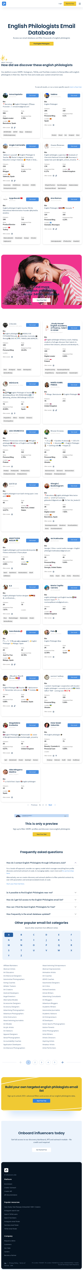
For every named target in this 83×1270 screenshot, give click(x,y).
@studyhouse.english (57, 332)
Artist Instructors (10, 1017)
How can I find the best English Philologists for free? (30, 906)
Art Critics (46, 986)
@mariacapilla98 (55, 590)
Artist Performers (49, 1048)
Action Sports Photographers (54, 1024)
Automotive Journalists (51, 1010)
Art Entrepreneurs (49, 1017)
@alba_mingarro (13, 774)
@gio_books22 (55, 488)
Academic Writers (49, 1007)
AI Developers (48, 1020)
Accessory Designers (11, 1007)
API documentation (10, 1195)
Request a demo (9, 1241)
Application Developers (12, 1044)
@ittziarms (53, 727)
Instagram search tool (11, 1211)
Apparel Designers (10, 1034)
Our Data (7, 1248)
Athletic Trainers (9, 986)
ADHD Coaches (48, 979)
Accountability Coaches (12, 1041)
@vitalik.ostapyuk (55, 433)
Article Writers (48, 993)
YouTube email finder (11, 1225)
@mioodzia (12, 727)
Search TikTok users (11, 1214)
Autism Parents (48, 1027)
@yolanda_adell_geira (15, 326)
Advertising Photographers (13, 1010)
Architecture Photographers (14, 1048)
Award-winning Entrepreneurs (54, 965)
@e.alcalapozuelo (14, 588)
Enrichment (8, 1184)
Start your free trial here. (15, 884)
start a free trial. (76, 87)
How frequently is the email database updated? (28, 914)
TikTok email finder (10, 1229)
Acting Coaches (9, 983)
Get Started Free (41, 1150)
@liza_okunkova (13, 433)
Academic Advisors (50, 1013)
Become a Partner (10, 1255)
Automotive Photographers (13, 979)
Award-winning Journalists (13, 1020)
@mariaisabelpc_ (55, 387)
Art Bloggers (47, 1000)
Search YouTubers (10, 1218)
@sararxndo (12, 633)
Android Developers (11, 993)
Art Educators (8, 972)
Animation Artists (49, 972)
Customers (8, 1244)
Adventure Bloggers (50, 1003)
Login (60, 3)
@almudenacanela (14, 680)
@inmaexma (12, 96)
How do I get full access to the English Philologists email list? (34, 899)
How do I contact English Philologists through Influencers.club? (36, 862)
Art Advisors (8, 1031)
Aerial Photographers (11, 1038)
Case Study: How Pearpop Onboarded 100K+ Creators (22, 1207)
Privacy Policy (13, 1263)
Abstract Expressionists (51, 969)
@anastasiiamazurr (14, 543)
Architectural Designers (12, 976)
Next (50, 805)
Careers (7, 1252)
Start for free (70, 4)
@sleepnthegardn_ (56, 96)
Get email (32, 95)
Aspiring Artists (48, 1041)
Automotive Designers (51, 983)
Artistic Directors (49, 1038)
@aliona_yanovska (56, 147)
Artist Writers (48, 1034)
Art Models (7, 1024)
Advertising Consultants (52, 996)
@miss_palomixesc (56, 633)
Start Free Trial (41, 300)
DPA (11, 1265)
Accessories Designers (12, 1003)
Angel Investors (9, 996)
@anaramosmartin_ (56, 200)
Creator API (8, 1191)
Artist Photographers (51, 1031)
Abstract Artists (9, 969)
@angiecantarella (14, 147)
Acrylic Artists (8, 1027)
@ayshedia (12, 200)
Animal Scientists (49, 989)
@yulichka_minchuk (56, 678)
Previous (34, 805)
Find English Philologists (41, 44)
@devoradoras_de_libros (16, 385)
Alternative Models (10, 1000)
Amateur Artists (49, 1044)
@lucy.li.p (11, 486)
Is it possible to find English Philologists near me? (29, 892)
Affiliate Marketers (10, 965)
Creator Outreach (10, 1188)
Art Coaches (47, 976)
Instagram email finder (12, 1221)
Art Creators (8, 989)
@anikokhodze (55, 541)
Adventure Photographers (13, 1013)
